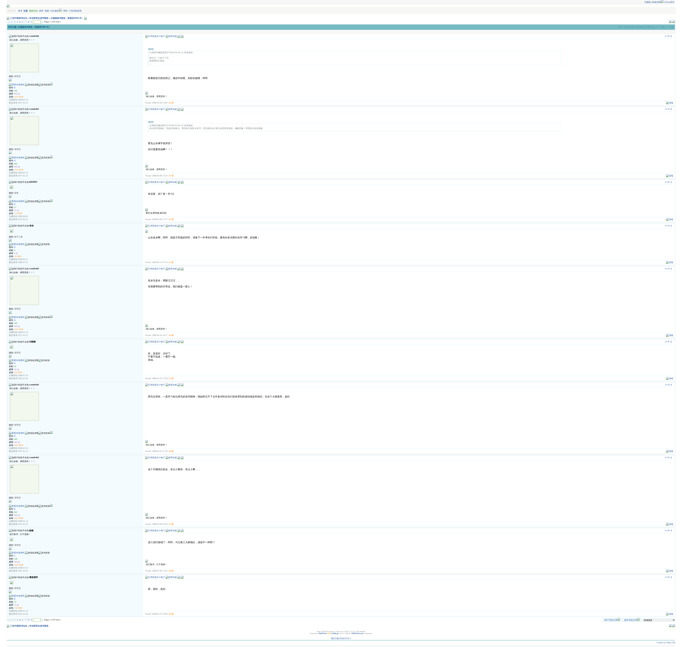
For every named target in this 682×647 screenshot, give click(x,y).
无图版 (647, 2)
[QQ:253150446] (51, 84)
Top (673, 642)
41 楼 (171, 175)
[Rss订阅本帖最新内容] (85, 18)
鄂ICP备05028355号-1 (341, 638)
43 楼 (171, 262)
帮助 (65, 11)
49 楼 (171, 614)
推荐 (41, 11)
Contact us (661, 642)
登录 (20, 11)
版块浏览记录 (630, 620)
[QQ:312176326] (51, 201)
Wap (669, 642)
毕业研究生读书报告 (38, 18)
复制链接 (640, 27)
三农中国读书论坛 (18, 18)
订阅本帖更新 (75, 11)
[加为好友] (44, 84)
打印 (620, 27)
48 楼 (171, 571)
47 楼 (171, 524)
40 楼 (171, 103)
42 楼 (171, 219)
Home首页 (669, 2)
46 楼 (171, 451)
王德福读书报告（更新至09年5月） (67, 18)
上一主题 (660, 27)
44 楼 (171, 335)
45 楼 (171, 378)
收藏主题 (650, 27)
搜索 (47, 11)
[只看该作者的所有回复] (182, 36)
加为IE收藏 (629, 27)
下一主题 (669, 27)
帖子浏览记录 (611, 620)
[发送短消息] (32, 84)
